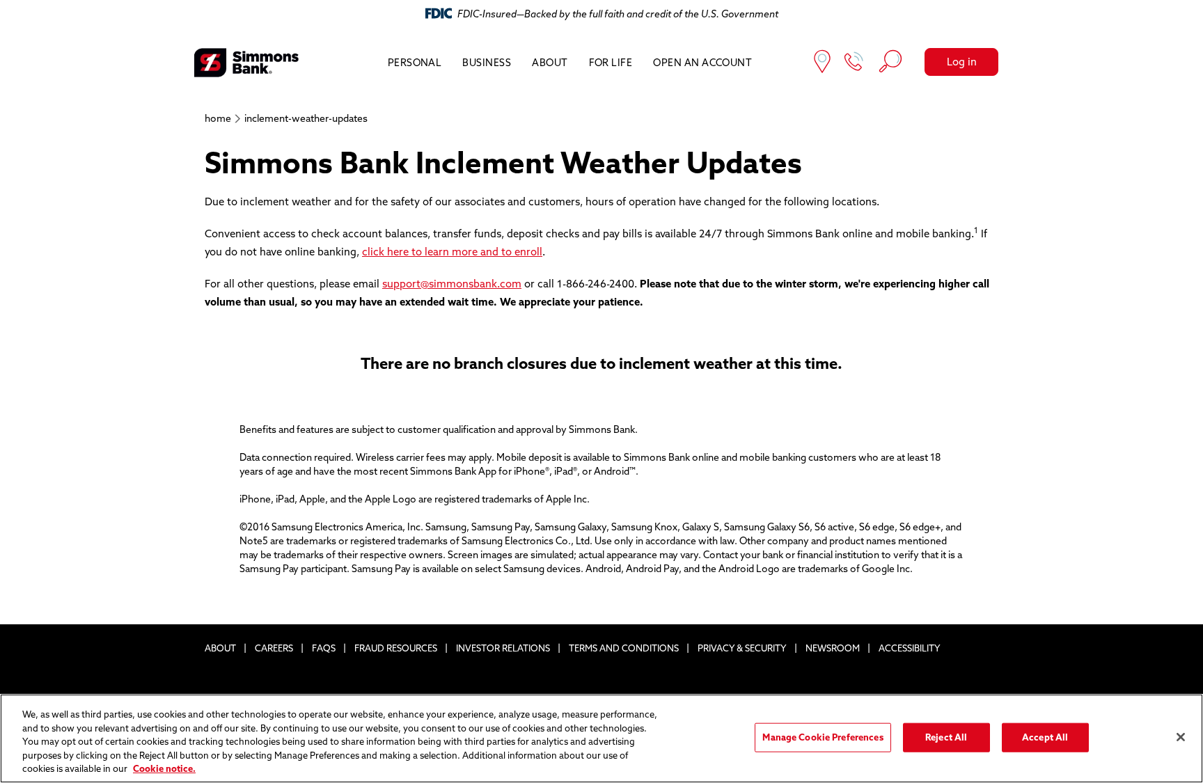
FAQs (324, 648)
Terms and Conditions (624, 648)
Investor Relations (503, 648)
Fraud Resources (395, 648)
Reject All (946, 737)
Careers (274, 648)
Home (218, 118)
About (549, 62)
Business (486, 62)
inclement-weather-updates (306, 118)
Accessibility (910, 648)
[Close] (1180, 737)
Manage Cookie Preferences (822, 737)
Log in (962, 61)
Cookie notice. (164, 768)
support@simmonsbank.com (451, 283)
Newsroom (832, 648)
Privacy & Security (742, 648)
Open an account (702, 62)
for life (611, 62)
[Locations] (822, 63)
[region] (601, 738)
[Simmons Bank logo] (246, 62)
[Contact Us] (854, 63)
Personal (415, 62)
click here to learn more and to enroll (452, 251)
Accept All (1045, 737)
